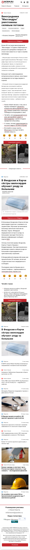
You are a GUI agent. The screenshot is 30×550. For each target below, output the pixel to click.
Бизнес (4, 28)
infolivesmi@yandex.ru (14, 513)
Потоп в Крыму (15, 30)
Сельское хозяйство (14, 28)
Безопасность (5, 30)
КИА (8, 239)
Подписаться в (15, 41)
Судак (22, 28)
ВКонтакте (8, 130)
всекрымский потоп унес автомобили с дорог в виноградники (15, 117)
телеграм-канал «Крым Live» (11, 271)
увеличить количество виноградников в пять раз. (16, 108)
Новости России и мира (9, 464)
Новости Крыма (7, 12)
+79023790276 (14, 510)
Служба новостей (7, 191)
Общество (6, 176)
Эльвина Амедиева (21, 35)
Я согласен (15, 545)
